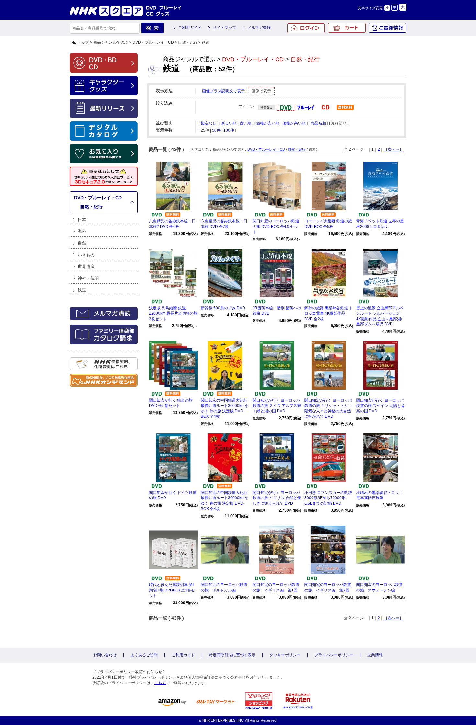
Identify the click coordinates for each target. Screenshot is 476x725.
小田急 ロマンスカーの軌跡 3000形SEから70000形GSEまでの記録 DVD (328, 498)
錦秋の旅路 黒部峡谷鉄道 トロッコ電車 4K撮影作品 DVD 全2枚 (328, 313)
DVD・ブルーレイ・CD (153, 42)
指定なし (208, 123)
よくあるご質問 (144, 655)
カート (347, 28)
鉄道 (82, 289)
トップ (83, 42)
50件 (216, 130)
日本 (82, 219)
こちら (160, 683)
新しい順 (229, 123)
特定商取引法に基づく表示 (232, 655)
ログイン (306, 28)
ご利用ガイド (189, 27)
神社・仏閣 (88, 278)
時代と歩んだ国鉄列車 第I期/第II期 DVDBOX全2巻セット (172, 590)
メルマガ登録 (259, 27)
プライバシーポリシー (333, 655)
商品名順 (318, 123)
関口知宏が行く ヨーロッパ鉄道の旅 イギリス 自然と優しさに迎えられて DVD (277, 498)
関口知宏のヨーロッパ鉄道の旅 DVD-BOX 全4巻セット (276, 226)
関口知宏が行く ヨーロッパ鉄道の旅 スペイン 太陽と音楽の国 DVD (380, 406)
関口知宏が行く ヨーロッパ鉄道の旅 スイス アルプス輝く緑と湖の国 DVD (277, 406)
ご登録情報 (387, 28)
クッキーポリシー (284, 655)
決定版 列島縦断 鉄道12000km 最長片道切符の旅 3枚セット (173, 313)
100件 (228, 130)
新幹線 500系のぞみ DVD (223, 308)
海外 (82, 231)
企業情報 (375, 655)
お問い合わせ (105, 655)
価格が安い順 (267, 123)
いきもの (86, 254)
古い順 (245, 123)
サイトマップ (224, 27)
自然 (82, 242)
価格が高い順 (294, 123)
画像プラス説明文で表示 (223, 91)
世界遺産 (86, 266)
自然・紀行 (188, 42)
